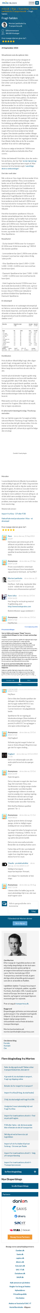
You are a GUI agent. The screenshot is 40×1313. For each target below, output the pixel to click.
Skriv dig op (20, 923)
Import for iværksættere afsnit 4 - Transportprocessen (17, 1163)
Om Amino (20, 1298)
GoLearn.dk (20, 1266)
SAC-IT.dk (20, 1269)
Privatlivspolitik (20, 1294)
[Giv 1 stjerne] (3, 41)
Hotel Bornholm (16, 1307)
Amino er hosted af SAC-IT (20, 1303)
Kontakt (7, 1046)
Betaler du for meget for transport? (18, 1086)
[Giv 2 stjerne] (6, 41)
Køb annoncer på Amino (20, 1283)
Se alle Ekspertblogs (20, 1186)
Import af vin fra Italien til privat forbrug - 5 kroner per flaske (17, 1145)
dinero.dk (20, 1262)
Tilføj (33, 911)
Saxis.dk (20, 1254)
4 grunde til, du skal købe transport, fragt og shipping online (18, 1077)
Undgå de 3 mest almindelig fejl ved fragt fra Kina (18, 1107)
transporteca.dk (22, 1004)
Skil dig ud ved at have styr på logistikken (16, 1135)
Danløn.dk (20, 1250)
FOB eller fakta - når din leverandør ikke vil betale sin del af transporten (18, 1126)
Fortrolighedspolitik (31, 627)
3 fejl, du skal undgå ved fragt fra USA (19, 1099)
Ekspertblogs (24, 9)
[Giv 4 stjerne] (11, 41)
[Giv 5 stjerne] (13, 41)
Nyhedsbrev (20, 1290)
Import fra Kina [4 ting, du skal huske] (19, 1093)
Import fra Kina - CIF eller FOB (14, 514)
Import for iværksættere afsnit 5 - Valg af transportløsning (19, 1154)
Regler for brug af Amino (20, 1286)
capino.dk (20, 1258)
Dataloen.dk (20, 1273)
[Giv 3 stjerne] (8, 41)
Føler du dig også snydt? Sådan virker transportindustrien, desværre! (19, 1068)
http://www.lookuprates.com (19, 606)
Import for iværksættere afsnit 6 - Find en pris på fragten (19, 1117)
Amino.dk (5, 9)
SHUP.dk (20, 1277)
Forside (7, 1043)
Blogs (14, 9)
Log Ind (31, 3)
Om (5, 1048)
